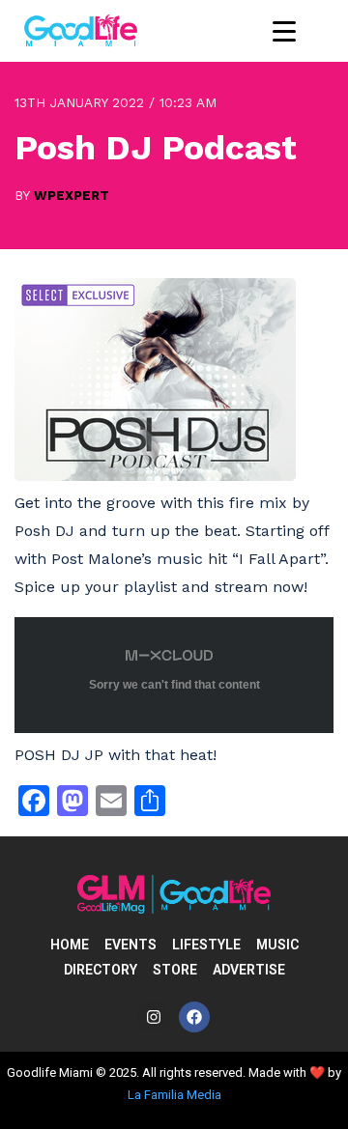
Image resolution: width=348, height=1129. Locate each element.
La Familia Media (174, 1094)
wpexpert (71, 195)
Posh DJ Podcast (155, 147)
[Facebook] (194, 1017)
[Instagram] (153, 1017)
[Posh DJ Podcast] (155, 475)
